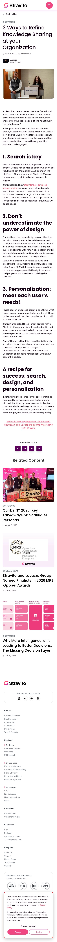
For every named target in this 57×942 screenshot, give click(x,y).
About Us (8, 852)
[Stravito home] (15, 5)
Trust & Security (11, 732)
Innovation (9, 636)
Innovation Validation (13, 776)
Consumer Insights (12, 748)
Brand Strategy (10, 773)
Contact (7, 856)
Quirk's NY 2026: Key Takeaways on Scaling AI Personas (25, 515)
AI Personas (9, 725)
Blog (6, 830)
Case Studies (10, 813)
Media (7, 800)
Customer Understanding (15, 769)
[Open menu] (49, 5)
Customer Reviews (12, 817)
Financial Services (12, 797)
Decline (39, 932)
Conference (9, 506)
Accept (18, 932)
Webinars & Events (12, 836)
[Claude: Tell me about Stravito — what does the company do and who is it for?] (25, 698)
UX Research (9, 755)
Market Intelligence (12, 766)
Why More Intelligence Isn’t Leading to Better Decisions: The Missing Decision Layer (27, 645)
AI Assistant (9, 722)
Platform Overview (12, 715)
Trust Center (9, 862)
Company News (10, 571)
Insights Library (11, 719)
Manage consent (28, 926)
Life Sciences (10, 794)
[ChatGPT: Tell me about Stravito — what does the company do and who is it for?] (19, 698)
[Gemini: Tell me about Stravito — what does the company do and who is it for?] (31, 698)
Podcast (7, 833)
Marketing (8, 752)
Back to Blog (11, 14)
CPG (6, 790)
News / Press (10, 859)
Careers (7, 866)
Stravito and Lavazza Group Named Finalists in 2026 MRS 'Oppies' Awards (28, 580)
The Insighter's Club (12, 839)
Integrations (9, 729)
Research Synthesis (12, 779)
